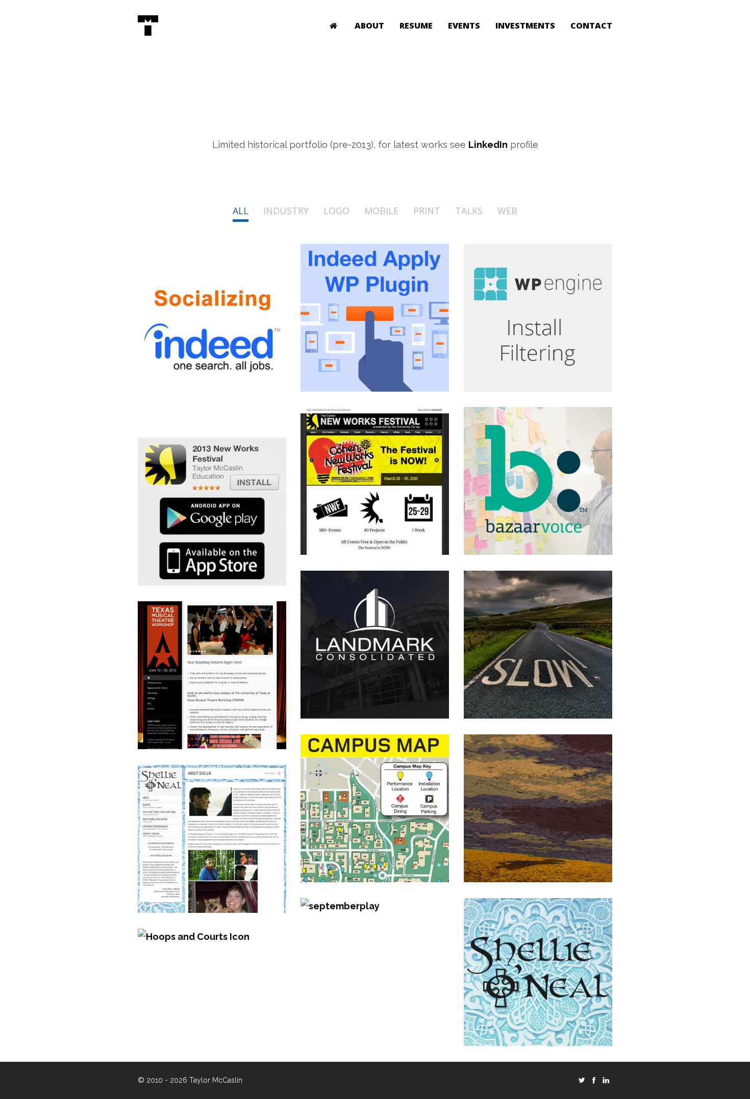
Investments (525, 25)
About (369, 25)
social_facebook (594, 1080)
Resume (416, 25)
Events (464, 25)
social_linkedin (606, 1080)
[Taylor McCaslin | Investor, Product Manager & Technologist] (148, 25)
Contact (591, 25)
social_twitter (582, 1080)
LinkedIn (488, 144)
